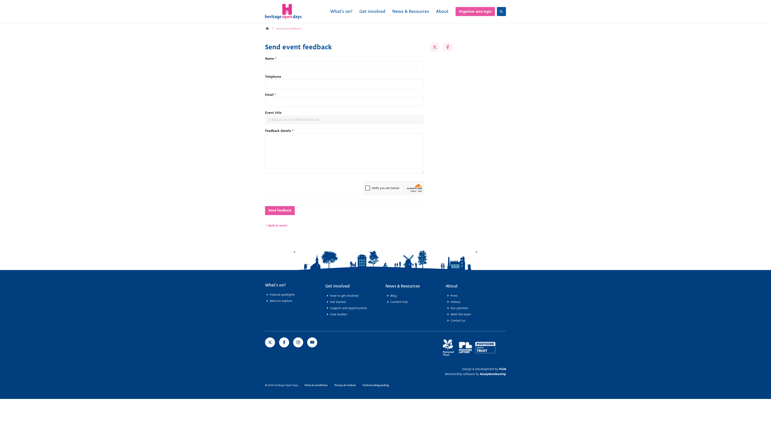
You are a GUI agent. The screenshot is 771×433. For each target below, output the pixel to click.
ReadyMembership (493, 374)
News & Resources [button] (403, 286)
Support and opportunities (348, 308)
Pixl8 (502, 369)
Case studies (338, 314)
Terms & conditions (316, 385)
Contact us (458, 320)
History (456, 302)
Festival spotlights (282, 294)
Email (270, 94)
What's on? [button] (275, 285)
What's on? (341, 11)
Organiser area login (475, 11)
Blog (393, 295)
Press (454, 295)
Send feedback (279, 210)
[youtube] (312, 342)
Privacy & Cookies (345, 385)
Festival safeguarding (376, 385)
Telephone (273, 76)
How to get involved (344, 295)
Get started (338, 302)
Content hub (399, 302)
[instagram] (298, 342)
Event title (273, 112)
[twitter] (435, 47)
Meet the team (461, 314)
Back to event (277, 225)
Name (270, 58)
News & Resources (410, 11)
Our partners (459, 308)
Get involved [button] (337, 286)
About (442, 11)
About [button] (452, 286)
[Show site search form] (501, 11)
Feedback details (279, 130)
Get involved (372, 11)
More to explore (281, 301)
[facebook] (448, 47)
